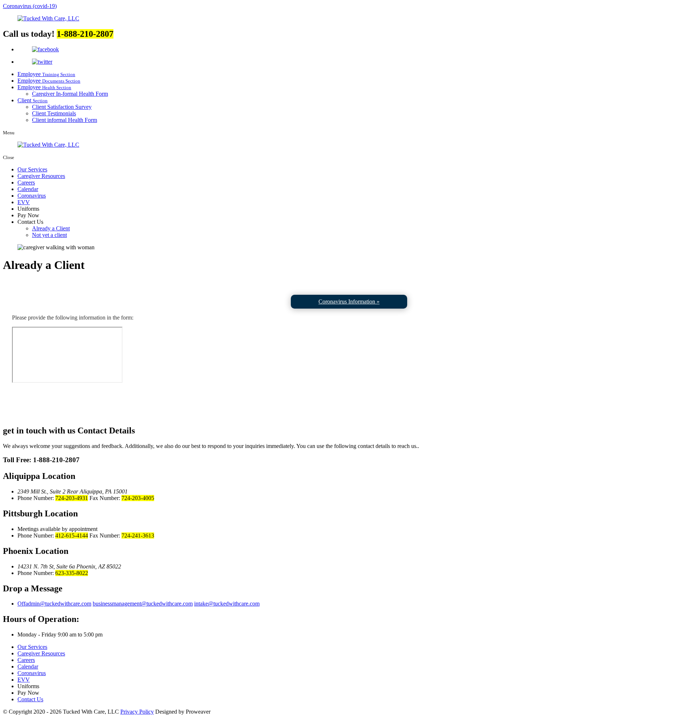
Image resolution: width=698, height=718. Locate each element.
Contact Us (30, 699)
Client (32, 100)
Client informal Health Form (64, 120)
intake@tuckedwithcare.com (227, 603)
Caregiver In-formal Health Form (70, 94)
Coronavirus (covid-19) (30, 6)
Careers (26, 182)
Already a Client (51, 228)
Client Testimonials (54, 113)
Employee (46, 74)
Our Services (32, 169)
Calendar (27, 189)
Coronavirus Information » (349, 301)
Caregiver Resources (41, 176)
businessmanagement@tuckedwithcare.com (143, 603)
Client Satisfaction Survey (62, 107)
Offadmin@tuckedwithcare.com (54, 603)
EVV (23, 202)
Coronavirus (31, 196)
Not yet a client (49, 235)
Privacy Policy (137, 712)
